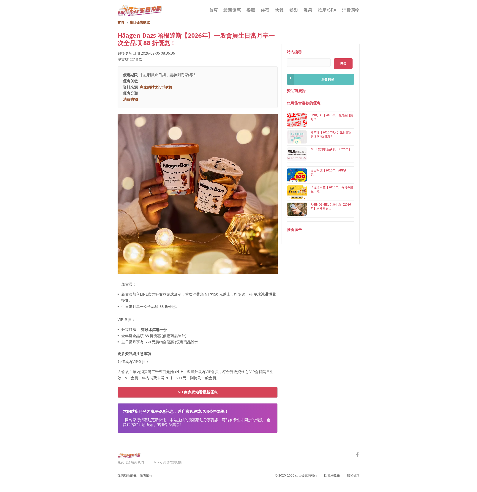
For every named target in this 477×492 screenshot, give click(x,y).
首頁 (213, 10)
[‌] (357, 455)
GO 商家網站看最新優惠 (198, 392)
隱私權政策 (332, 475)
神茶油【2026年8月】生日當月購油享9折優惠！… (331, 134)
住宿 (265, 10)
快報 (279, 10)
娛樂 (293, 10)
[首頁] (140, 10)
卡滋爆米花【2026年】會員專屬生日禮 (332, 189)
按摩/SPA (327, 10)
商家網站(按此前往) (156, 87)
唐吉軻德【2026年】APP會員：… (329, 172)
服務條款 (353, 475)
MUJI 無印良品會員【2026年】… (332, 149)
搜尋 (343, 63)
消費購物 (351, 10)
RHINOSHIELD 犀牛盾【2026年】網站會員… (331, 206)
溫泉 (308, 10)
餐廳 (251, 10)
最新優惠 (232, 10)
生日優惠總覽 (140, 22)
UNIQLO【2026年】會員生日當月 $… (332, 117)
